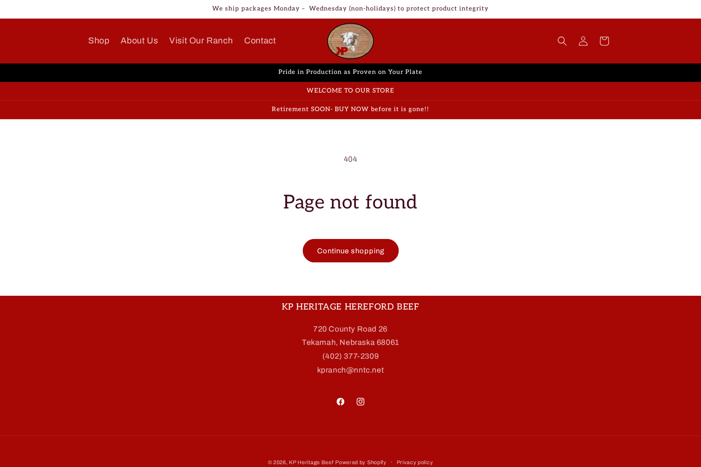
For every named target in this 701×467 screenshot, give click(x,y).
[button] (562, 41)
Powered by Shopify (361, 462)
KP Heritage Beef (311, 462)
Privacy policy (415, 462)
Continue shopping (350, 251)
